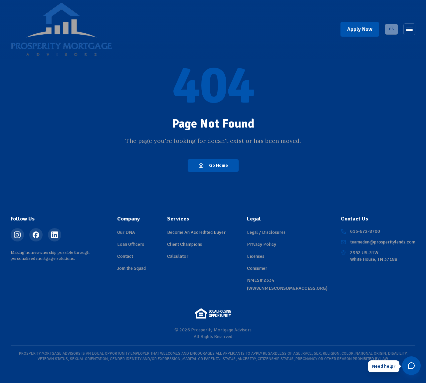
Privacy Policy (261, 244)
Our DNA (126, 232)
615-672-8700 (365, 231)
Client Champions (184, 244)
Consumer (257, 268)
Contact (125, 256)
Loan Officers (130, 244)
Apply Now (359, 29)
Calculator (177, 256)
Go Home (218, 165)
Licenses (255, 256)
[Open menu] (409, 29)
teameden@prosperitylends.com (382, 242)
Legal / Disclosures (266, 232)
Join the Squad (131, 268)
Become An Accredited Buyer (196, 232)
